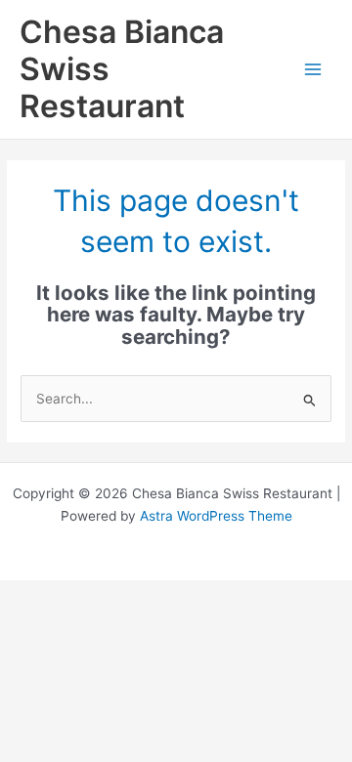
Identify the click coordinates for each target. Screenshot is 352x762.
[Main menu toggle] (313, 70)
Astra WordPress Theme (216, 516)
